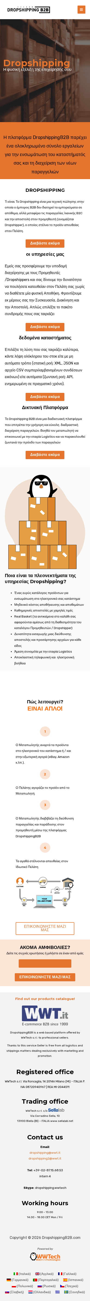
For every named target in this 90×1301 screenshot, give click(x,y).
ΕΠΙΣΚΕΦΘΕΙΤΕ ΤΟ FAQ (45, 963)
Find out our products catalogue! (45, 999)
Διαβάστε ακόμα (45, 243)
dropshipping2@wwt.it (45, 1158)
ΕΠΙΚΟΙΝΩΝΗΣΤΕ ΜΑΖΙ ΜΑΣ (45, 928)
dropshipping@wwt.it (45, 1152)
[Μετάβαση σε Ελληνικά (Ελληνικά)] (57, 1292)
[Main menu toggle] (81, 9)
